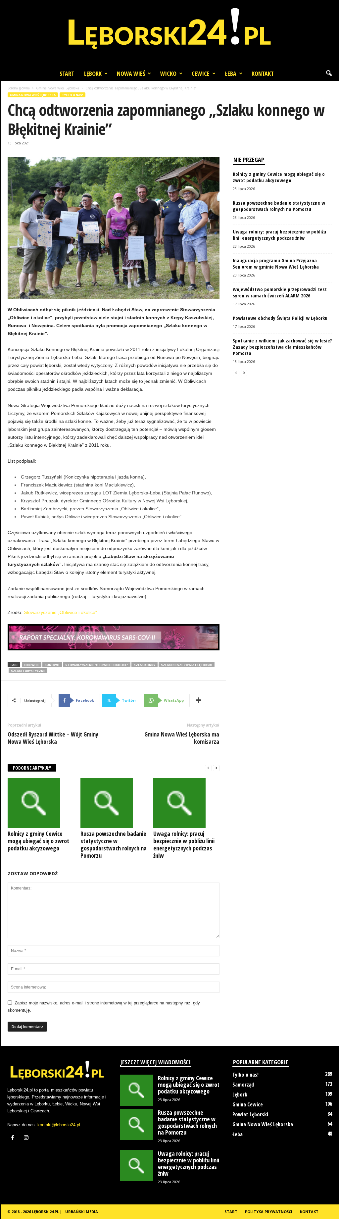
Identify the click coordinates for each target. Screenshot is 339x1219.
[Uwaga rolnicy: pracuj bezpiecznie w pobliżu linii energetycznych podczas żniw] (186, 803)
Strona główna (19, 88)
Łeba (230, 73)
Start (67, 73)
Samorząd (243, 1084)
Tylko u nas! (72, 95)
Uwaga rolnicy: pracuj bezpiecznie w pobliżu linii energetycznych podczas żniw (184, 844)
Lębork (93, 73)
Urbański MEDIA (81, 1211)
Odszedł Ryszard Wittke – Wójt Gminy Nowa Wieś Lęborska (53, 738)
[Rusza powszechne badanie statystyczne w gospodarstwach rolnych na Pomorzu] (113, 803)
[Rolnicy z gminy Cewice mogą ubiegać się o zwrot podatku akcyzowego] (41, 803)
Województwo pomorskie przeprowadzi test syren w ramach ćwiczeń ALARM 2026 (280, 292)
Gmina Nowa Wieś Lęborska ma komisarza (181, 738)
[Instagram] (27, 1138)
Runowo (52, 665)
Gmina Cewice (247, 1104)
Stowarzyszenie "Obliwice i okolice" (96, 665)
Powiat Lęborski (250, 1114)
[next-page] (216, 768)
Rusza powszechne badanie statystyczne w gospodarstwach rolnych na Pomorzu (113, 844)
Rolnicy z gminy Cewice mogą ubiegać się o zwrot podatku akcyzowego (38, 841)
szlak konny (144, 665)
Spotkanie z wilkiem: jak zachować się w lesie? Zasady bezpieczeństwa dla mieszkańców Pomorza (282, 346)
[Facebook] (14, 1138)
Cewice (201, 73)
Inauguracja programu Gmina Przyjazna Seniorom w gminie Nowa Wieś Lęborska (276, 263)
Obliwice (31, 665)
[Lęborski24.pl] (169, 33)
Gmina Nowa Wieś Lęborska (57, 88)
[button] (328, 73)
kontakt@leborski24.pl (58, 1124)
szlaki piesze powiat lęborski (186, 665)
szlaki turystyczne (28, 671)
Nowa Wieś (131, 73)
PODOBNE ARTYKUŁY (32, 768)
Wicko (168, 73)
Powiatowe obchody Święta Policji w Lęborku (280, 318)
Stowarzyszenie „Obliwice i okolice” (60, 612)
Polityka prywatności (268, 1211)
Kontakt (263, 73)
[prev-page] (208, 768)
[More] (199, 700)
